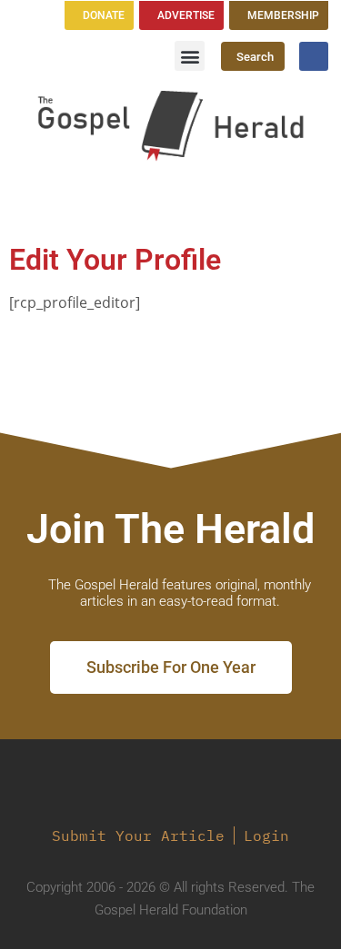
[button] (190, 56)
